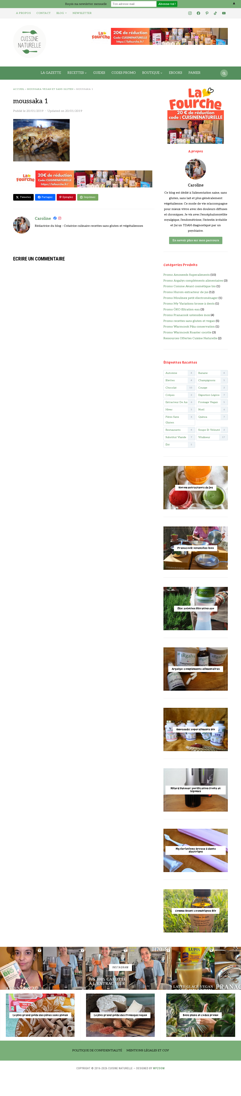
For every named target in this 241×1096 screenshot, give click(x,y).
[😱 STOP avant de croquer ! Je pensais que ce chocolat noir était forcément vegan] (21, 968)
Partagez (47, 197)
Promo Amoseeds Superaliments (186, 275)
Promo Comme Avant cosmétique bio (189, 286)
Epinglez (68, 197)
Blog (60, 13)
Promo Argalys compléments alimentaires (193, 281)
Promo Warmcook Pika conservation (189, 326)
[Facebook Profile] (54, 219)
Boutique (150, 73)
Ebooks (175, 73)
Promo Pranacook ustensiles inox (186, 315)
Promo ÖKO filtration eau (181, 309)
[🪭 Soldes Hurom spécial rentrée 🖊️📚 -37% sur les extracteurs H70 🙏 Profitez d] (150, 968)
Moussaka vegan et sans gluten (50, 89)
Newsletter (82, 13)
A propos (23, 13)
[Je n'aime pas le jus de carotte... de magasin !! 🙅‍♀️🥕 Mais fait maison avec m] (64, 968)
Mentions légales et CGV (148, 1050)
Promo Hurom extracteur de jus (185, 292)
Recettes (75, 73)
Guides (99, 73)
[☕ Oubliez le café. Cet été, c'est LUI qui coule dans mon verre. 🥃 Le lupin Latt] (193, 968)
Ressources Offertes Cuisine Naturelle (190, 338)
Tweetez (25, 197)
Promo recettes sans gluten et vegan (189, 321)
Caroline (43, 218)
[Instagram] (59, 219)
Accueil (18, 89)
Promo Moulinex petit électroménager (190, 298)
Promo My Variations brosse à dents (189, 304)
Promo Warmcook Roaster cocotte (187, 332)
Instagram (120, 967)
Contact (43, 13)
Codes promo (123, 73)
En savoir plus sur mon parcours (195, 240)
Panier (194, 73)
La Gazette (51, 73)
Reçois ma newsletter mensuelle (86, 4)
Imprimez (89, 197)
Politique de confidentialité (97, 1050)
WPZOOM (159, 1068)
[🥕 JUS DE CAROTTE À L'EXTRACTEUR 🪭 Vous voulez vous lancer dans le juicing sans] (107, 968)
